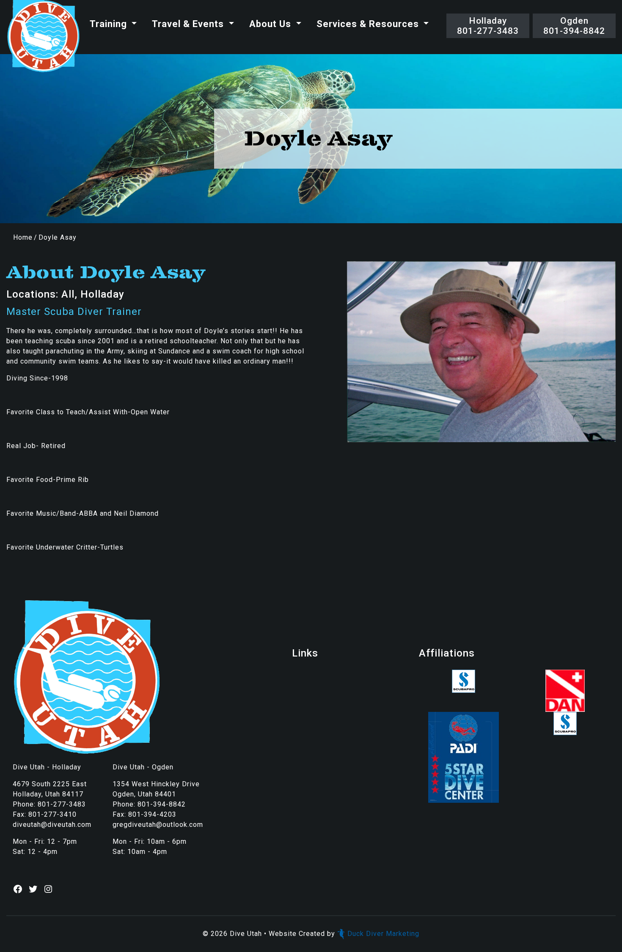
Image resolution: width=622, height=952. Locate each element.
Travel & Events (189, 24)
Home (23, 237)
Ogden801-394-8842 (574, 26)
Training (109, 24)
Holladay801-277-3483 (488, 26)
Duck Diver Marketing (383, 934)
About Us (271, 24)
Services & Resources (369, 24)
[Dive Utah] (43, 36)
